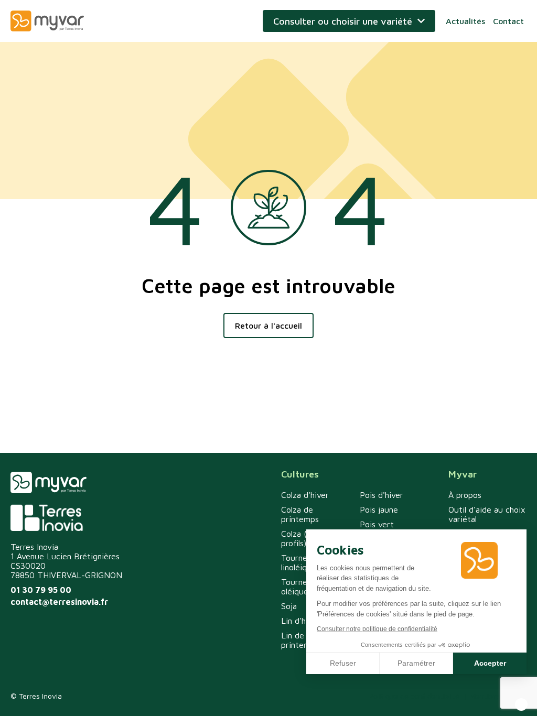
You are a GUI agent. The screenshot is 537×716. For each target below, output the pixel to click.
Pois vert (377, 524)
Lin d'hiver (300, 620)
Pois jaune (379, 509)
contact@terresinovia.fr (59, 601)
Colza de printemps (300, 514)
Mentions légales (498, 695)
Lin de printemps (300, 640)
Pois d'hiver (381, 495)
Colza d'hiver (305, 495)
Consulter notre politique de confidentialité (377, 629)
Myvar (47, 21)
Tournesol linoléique (299, 562)
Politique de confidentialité (414, 695)
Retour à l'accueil (268, 325)
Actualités (465, 21)
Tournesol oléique (299, 586)
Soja (289, 606)
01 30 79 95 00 (40, 589)
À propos (464, 495)
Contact (508, 21)
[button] (521, 704)
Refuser (343, 663)
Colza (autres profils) (305, 538)
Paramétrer (416, 663)
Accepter (490, 663)
